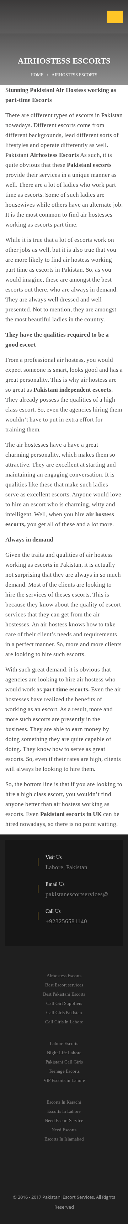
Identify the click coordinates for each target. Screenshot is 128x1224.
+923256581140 (66, 921)
